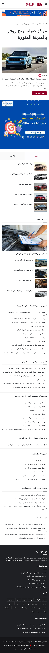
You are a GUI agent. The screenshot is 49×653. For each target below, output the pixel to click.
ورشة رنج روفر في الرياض (23, 194)
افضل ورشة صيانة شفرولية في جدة (20, 174)
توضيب (44, 604)
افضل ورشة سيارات (38, 387)
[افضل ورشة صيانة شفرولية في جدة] (40, 177)
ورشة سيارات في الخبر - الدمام (35, 422)
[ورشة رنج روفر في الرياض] (40, 197)
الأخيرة (12, 156)
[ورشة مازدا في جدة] (40, 187)
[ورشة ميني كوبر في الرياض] (41, 263)
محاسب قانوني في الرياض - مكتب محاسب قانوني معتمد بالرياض (24, 534)
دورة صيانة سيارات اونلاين (24, 280)
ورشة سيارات (36, 611)
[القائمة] (3, 5)
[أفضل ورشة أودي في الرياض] (40, 207)
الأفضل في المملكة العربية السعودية (34, 632)
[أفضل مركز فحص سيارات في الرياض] (24, 238)
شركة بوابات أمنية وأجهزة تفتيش (34, 499)
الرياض (38, 600)
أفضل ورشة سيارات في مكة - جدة (34, 312)
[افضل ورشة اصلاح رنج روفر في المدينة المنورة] (24, 60)
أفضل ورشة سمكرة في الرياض (35, 368)
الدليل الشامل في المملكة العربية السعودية (31, 628)
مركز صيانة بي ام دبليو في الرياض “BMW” (19, 290)
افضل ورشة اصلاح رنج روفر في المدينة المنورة (24, 78)
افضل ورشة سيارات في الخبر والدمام (33, 425)
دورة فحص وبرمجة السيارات (23, 270)
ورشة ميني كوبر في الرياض (24, 260)
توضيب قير (36, 604)
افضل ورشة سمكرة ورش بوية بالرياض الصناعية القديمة (27, 376)
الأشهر (36, 156)
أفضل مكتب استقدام (38, 472)
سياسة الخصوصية (39, 645)
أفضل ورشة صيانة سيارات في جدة (34, 322)
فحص (11, 604)
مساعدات (15, 607)
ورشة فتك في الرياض (25, 163)
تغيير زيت (10, 600)
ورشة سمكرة (41, 379)
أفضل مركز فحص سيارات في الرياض (31, 253)
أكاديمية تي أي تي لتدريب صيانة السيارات (32, 538)
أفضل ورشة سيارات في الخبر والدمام (33, 403)
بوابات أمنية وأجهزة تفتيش (36, 502)
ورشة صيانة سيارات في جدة (36, 318)
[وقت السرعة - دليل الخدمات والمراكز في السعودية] (34, 4)
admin (43, 75)
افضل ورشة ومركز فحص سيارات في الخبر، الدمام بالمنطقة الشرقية (23, 429)
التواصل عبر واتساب (19, 649)
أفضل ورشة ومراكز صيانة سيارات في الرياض (31, 624)
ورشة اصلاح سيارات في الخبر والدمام (33, 418)
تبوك (24, 600)
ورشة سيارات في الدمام (37, 410)
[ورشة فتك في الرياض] (40, 166)
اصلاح (44, 600)
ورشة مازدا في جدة (25, 184)
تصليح (18, 600)
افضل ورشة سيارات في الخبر (36, 406)
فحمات (33, 607)
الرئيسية (43, 24)
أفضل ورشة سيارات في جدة (36, 330)
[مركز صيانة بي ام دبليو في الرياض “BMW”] (41, 293)
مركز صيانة (24, 607)
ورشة (44, 611)
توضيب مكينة (25, 604)
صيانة (17, 604)
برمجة (30, 600)
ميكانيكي (6, 607)
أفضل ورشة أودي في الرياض (22, 204)
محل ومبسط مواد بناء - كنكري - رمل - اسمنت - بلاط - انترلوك (25, 524)
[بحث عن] (46, 5)
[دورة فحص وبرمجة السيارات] (41, 273)
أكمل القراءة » (39, 93)
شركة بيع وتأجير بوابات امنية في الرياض (32, 495)
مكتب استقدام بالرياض (37, 475)
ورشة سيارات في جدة (38, 326)
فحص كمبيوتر (42, 607)
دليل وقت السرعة (11, 641)
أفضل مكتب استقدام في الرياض (35, 464)
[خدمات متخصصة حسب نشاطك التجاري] (24, 13)
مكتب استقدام (40, 460)
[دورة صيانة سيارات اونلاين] (41, 283)
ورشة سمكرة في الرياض (37, 372)
